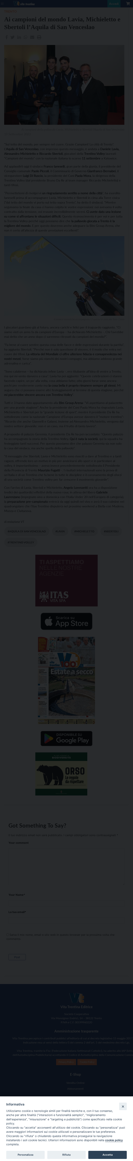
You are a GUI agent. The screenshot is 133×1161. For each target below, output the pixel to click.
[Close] (123, 1106)
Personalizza (25, 1154)
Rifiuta (66, 1154)
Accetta (108, 1154)
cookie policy (114, 1140)
